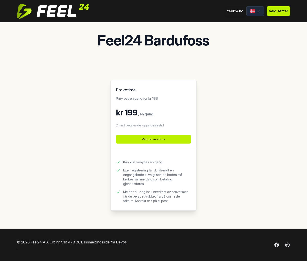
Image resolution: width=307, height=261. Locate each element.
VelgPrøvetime (153, 139)
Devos (121, 242)
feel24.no (235, 11)
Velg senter (278, 11)
